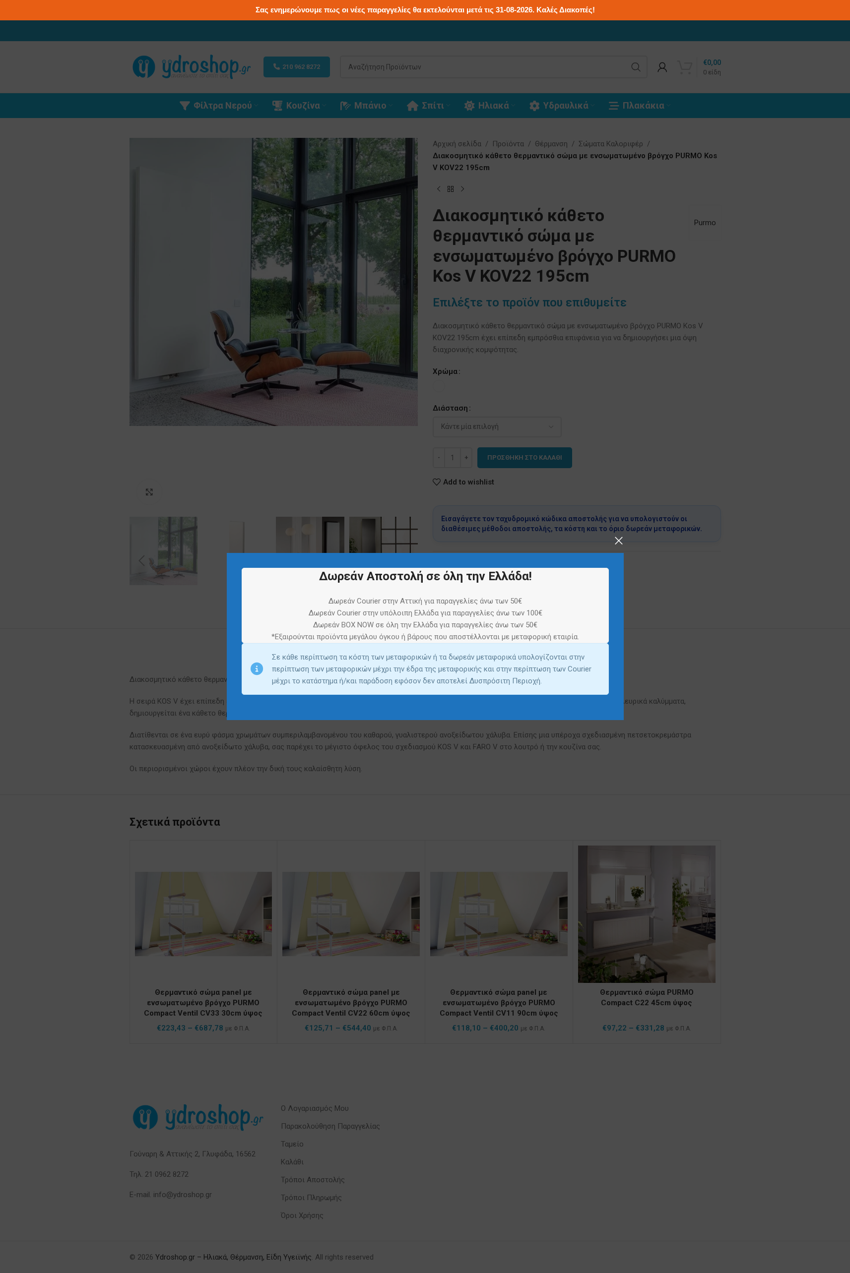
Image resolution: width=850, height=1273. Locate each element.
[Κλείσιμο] (618, 540)
